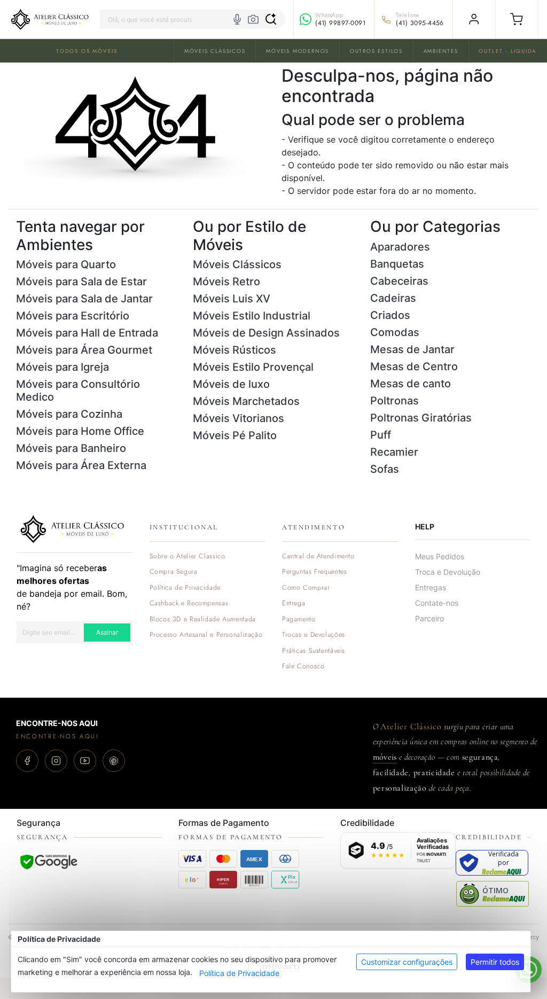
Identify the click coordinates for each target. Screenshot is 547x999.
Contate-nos (436, 602)
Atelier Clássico (410, 726)
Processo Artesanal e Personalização (206, 634)
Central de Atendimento (318, 556)
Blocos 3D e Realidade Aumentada (203, 619)
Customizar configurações (406, 961)
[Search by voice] (237, 19)
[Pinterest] (114, 761)
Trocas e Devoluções (313, 634)
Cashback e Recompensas (189, 603)
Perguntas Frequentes (314, 571)
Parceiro (429, 618)
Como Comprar (306, 587)
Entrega (293, 603)
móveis (385, 757)
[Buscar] (270, 19)
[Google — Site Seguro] (49, 861)
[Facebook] (27, 761)
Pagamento (299, 619)
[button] (517, 19)
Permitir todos (495, 961)
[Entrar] (474, 19)
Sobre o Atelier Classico (187, 556)
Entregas (430, 587)
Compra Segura (174, 571)
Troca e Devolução (447, 571)
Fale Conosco (303, 666)
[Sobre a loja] (72, 527)
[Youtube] (85, 761)
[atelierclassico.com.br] (49, 19)
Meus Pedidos (439, 556)
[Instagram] (56, 761)
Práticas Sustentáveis (313, 650)
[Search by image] (253, 19)
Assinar (107, 632)
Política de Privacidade (239, 973)
